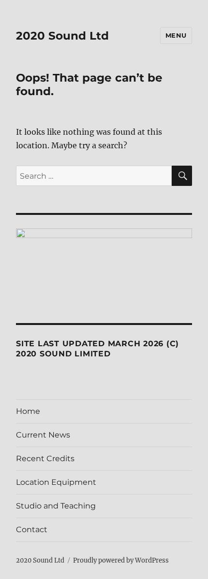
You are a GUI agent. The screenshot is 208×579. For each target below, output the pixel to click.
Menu (176, 35)
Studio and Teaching (56, 505)
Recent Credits (45, 458)
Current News (43, 434)
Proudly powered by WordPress (121, 560)
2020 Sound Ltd (62, 35)
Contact (31, 529)
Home (28, 411)
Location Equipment (56, 482)
